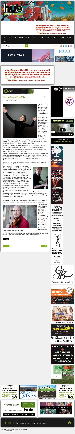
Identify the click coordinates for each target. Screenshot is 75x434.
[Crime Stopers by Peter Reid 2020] (62, 333)
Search (5, 46)
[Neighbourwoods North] (62, 374)
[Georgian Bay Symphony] (62, 274)
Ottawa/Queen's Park (24, 37)
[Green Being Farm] (47, 392)
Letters (69, 37)
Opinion (62, 37)
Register (57, 45)
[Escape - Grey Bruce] (64, 52)
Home (3, 37)
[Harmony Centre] (62, 354)
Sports (42, 37)
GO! (27, 46)
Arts (48, 37)
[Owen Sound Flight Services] (28, 392)
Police (14, 37)
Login (52, 45)
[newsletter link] (9, 392)
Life (55, 37)
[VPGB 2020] (56, 408)
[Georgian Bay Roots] (57, 234)
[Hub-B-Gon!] (27, 75)
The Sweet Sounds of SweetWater (14, 97)
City (35, 37)
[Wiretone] (27, 55)
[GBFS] (57, 174)
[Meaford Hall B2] (64, 58)
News (9, 37)
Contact (4, 41)
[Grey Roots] (62, 294)
